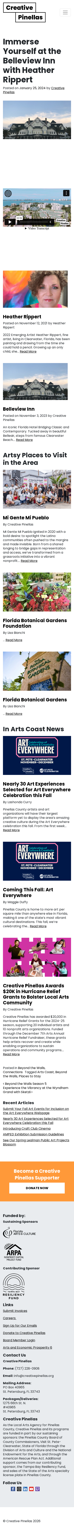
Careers (9, 1318)
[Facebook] (13, 1489)
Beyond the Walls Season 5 (25, 1083)
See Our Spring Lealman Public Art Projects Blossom (36, 1142)
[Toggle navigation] (65, 12)
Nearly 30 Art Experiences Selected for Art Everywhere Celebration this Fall (36, 1120)
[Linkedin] (25, 1489)
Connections (13, 1072)
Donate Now (37, 1188)
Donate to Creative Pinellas (24, 1333)
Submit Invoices (15, 1311)
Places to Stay (30, 1076)
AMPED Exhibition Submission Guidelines (33, 1134)
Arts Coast (45, 1072)
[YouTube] (31, 1489)
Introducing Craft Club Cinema (27, 1128)
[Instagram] (19, 1489)
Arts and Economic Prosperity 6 (27, 1347)
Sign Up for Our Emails (20, 1325)
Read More (28, 351)
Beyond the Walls (31, 1068)
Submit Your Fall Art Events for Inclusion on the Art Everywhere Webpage (36, 1111)
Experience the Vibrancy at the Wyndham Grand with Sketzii (35, 1090)
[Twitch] (37, 1489)
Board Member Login (19, 1340)
